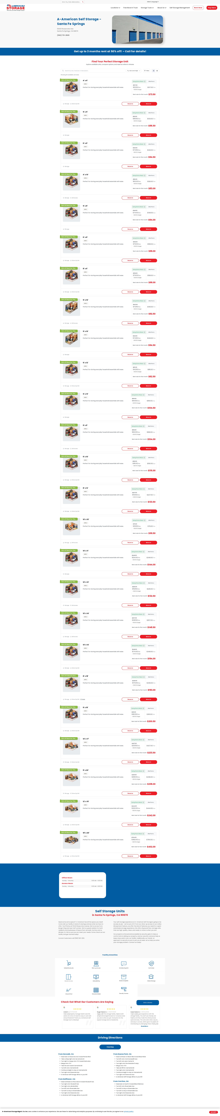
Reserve (130, 104)
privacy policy (128, 1111)
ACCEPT (213, 1112)
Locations (114, 8)
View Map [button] (110, 1047)
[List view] (153, 70)
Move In (148, 104)
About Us (160, 8)
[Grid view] (157, 70)
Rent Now (198, 8)
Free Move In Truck (130, 8)
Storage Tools (146, 8)
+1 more (82, 699)
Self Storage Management (180, 8)
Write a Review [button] (147, 1002)
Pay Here (212, 8)
